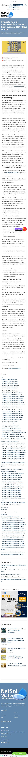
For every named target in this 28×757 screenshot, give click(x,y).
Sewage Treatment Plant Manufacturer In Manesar (13, 532)
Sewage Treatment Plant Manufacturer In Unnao (13, 543)
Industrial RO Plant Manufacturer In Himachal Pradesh (13, 502)
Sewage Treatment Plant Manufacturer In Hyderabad (14, 524)
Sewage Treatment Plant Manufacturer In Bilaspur (13, 518)
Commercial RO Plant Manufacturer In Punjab (12, 413)
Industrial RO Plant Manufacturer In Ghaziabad (12, 483)
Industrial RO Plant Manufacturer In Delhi (11, 479)
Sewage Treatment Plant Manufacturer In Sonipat (12, 554)
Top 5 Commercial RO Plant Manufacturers (11, 430)
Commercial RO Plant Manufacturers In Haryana (12, 415)
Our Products (3, 715)
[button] (19, 753)
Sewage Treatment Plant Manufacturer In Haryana (13, 522)
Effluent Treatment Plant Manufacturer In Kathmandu (14, 452)
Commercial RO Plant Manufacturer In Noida (12, 409)
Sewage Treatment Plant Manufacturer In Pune (12, 539)
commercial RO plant (7, 58)
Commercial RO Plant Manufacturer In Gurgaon (12, 398)
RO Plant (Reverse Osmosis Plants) (9, 512)
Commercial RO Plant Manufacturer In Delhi (12, 394)
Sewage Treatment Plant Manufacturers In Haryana (13, 545)
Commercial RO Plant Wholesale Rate (10, 425)
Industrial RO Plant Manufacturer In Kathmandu (13, 486)
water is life (9, 62)
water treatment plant (15, 62)
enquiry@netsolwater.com (14, 368)
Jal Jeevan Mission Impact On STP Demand (10, 574)
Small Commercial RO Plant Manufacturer (11, 428)
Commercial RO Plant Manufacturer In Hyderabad (13, 402)
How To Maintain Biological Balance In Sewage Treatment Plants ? (15, 640)
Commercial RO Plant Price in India (10, 421)
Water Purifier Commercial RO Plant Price (11, 434)
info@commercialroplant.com (8, 734)
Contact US (16, 717)
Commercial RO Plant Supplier (8, 423)
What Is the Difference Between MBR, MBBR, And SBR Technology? (16, 630)
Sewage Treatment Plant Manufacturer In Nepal (13, 535)
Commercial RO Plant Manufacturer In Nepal (12, 408)
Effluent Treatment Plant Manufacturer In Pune (13, 460)
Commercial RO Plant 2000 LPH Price (10, 385)
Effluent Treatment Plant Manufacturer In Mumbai (13, 454)
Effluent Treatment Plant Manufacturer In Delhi (12, 444)
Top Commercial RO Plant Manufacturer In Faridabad (14, 432)
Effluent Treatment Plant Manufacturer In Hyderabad (14, 450)
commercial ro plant (7, 60)
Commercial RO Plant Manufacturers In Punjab (12, 417)
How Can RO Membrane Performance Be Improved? (12, 576)
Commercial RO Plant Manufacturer (9, 379)
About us (15, 712)
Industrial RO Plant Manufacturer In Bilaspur (12, 477)
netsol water (14, 60)
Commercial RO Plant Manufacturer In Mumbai (12, 406)
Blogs (2, 377)
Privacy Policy (4, 509)
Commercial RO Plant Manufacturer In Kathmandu (13, 404)
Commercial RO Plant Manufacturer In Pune (12, 411)
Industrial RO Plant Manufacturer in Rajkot (11, 496)
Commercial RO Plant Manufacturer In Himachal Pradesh (13, 438)
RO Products (4, 514)
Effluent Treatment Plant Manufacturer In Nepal (13, 456)
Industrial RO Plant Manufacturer (8, 471)
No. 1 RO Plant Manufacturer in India (10, 426)
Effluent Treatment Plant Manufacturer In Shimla (12, 469)
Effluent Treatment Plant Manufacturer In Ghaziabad (14, 446)
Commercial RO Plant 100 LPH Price (10, 381)
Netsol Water (15, 57)
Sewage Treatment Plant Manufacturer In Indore (13, 526)
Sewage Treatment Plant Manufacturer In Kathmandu (14, 530)
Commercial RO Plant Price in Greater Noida (12, 419)
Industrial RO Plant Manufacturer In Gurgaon (12, 484)
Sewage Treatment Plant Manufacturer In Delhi (12, 520)
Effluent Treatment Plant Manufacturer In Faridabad (12, 462)
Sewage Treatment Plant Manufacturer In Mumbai (13, 533)
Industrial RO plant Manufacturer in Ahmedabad (13, 473)
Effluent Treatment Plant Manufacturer (10, 441)
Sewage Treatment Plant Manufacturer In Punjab (13, 541)
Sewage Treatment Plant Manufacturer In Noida (13, 537)
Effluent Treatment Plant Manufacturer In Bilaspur (13, 443)
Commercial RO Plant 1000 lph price (10, 383)
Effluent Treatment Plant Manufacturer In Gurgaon (13, 448)
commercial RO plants (19, 86)
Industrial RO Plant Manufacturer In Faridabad (12, 481)
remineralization (20, 60)
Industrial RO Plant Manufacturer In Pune (11, 494)
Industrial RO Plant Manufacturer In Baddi (11, 475)
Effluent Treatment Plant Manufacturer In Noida (13, 458)
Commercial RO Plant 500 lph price (10, 390)
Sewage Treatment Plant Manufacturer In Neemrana (13, 552)
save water (4, 62)
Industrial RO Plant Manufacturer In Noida (11, 492)
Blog (2, 717)
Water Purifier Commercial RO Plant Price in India (13, 436)
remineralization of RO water (12, 172)
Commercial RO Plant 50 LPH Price (10, 389)
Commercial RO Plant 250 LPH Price (10, 387)
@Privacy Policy (4, 736)
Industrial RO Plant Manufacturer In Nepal (11, 490)
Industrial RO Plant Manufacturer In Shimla (10, 504)
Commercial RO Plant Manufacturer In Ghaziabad (13, 396)
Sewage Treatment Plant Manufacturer (10, 516)
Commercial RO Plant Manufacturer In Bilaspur (12, 392)
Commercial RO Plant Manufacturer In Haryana (12, 400)
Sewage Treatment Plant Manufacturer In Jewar (13, 528)
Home (2, 712)
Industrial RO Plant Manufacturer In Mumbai (12, 488)
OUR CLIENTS (4, 507)
